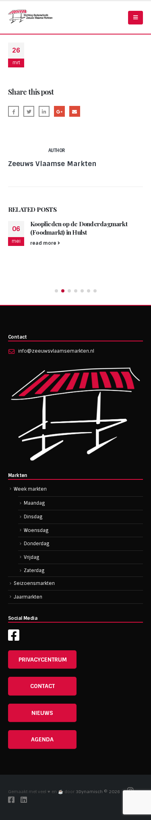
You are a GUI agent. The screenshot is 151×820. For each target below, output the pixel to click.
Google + (59, 111)
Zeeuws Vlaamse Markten (52, 163)
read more (36, 243)
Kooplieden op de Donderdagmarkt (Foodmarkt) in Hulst (71, 227)
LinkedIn (44, 111)
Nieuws (42, 712)
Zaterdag (34, 570)
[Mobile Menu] (135, 17)
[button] (56, 290)
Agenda (42, 739)
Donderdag (37, 543)
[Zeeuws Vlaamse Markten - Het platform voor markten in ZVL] (30, 16)
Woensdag (36, 530)
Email (74, 111)
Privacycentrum (43, 659)
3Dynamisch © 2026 (98, 791)
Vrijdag (31, 557)
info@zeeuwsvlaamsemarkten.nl (56, 351)
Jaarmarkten (28, 597)
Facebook (13, 111)
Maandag (34, 503)
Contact (42, 686)
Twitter (28, 111)
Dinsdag (33, 517)
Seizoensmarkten (34, 583)
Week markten (30, 489)
